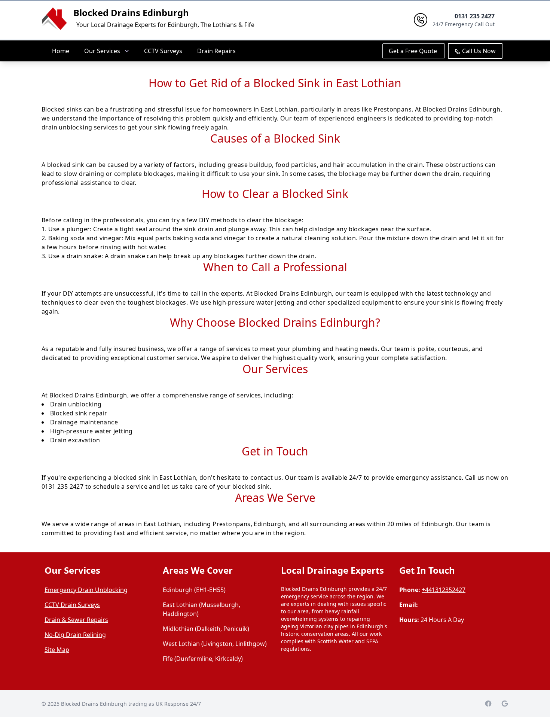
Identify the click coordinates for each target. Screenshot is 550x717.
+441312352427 (443, 590)
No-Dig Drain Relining (75, 635)
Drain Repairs (216, 51)
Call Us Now (478, 51)
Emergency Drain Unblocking (86, 590)
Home (60, 51)
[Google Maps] (504, 703)
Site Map (57, 650)
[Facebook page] (488, 703)
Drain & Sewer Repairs (76, 620)
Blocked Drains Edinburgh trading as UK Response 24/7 (131, 703)
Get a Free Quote (414, 51)
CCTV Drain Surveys (72, 605)
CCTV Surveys (163, 51)
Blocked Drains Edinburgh (131, 12)
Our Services (102, 51)
